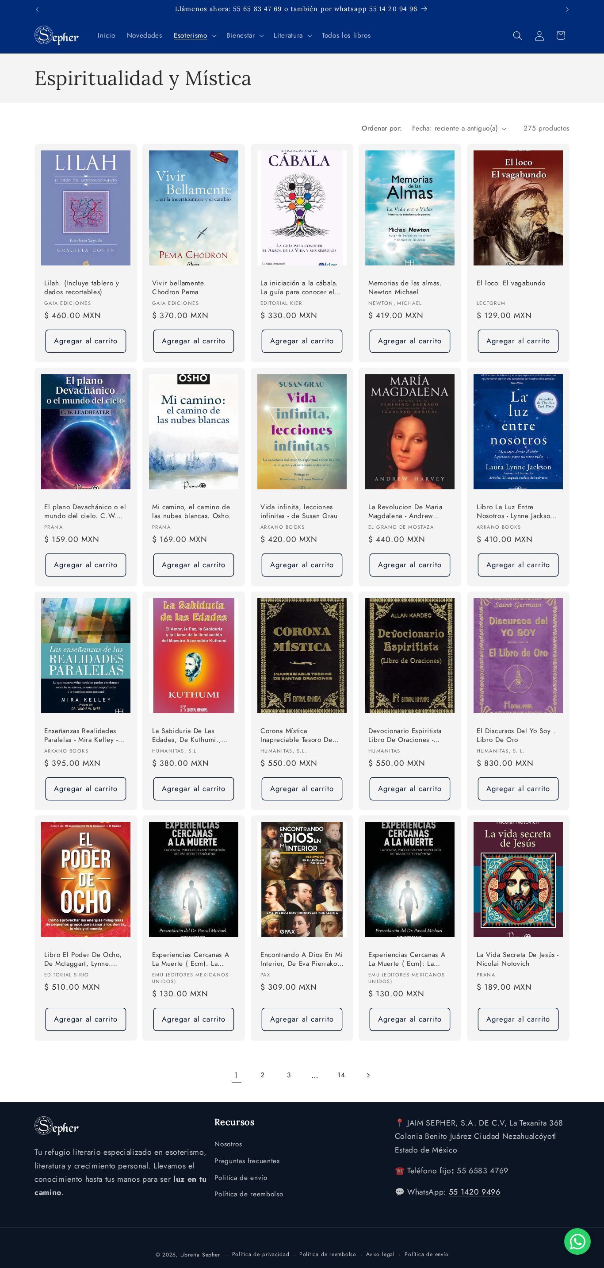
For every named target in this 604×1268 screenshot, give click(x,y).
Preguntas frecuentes (246, 1161)
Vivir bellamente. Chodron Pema (179, 288)
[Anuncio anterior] (37, 9)
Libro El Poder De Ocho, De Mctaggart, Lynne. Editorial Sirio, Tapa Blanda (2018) (83, 959)
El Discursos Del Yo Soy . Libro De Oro (516, 735)
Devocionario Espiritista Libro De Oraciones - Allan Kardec (405, 735)
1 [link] (236, 1075)
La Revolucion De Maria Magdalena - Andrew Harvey (405, 512)
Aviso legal (380, 1254)
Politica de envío (240, 1178)
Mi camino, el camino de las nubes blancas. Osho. (191, 512)
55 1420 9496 (475, 1192)
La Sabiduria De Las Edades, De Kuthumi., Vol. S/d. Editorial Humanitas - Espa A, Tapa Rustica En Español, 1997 (192, 735)
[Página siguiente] (367, 1075)
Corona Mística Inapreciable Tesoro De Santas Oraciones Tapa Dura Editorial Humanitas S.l (299, 735)
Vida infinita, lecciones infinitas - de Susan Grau (299, 512)
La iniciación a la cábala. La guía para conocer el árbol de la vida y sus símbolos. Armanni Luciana (299, 288)
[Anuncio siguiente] (567, 9)
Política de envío (426, 1254)
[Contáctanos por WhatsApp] (577, 1241)
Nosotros (228, 1144)
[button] (194, 36)
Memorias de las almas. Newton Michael (405, 288)
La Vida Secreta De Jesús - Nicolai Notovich (518, 959)
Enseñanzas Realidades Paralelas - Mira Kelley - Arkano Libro (81, 735)
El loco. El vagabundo (511, 283)
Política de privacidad (261, 1254)
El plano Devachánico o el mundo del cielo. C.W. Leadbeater (85, 512)
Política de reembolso (248, 1194)
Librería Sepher (200, 1254)
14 (341, 1075)
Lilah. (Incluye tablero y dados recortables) (81, 288)
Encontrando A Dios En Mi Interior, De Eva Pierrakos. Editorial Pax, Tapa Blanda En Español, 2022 (301, 959)
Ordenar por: (382, 128)
